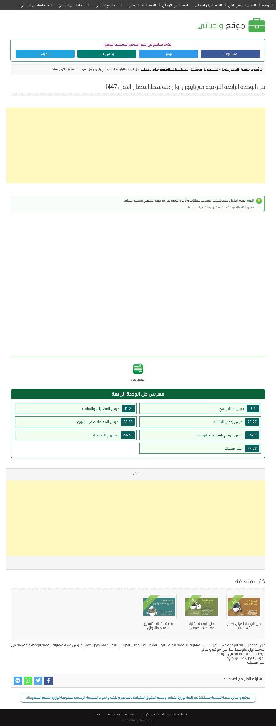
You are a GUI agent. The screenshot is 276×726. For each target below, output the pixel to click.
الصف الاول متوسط (204, 69)
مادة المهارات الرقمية (174, 69)
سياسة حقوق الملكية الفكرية (164, 714)
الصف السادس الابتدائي (36, 5)
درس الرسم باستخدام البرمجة (227, 435)
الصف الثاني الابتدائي (175, 5)
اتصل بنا (95, 714)
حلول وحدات (149, 69)
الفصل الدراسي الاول (234, 69)
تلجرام (45, 54)
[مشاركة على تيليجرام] (18, 681)
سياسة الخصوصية (122, 714)
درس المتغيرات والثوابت (107, 408)
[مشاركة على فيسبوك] (48, 681)
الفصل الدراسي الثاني (242, 5)
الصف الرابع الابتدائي (108, 5)
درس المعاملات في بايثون (104, 422)
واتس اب (107, 54)
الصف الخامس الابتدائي (73, 5)
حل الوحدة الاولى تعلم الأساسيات (244, 625)
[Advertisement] (135, 145)
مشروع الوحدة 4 (112, 435)
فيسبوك (230, 54)
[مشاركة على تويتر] (38, 681)
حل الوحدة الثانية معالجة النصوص (201, 625)
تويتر (168, 54)
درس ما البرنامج (238, 408)
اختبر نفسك (240, 448)
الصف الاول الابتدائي (208, 5)
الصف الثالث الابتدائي (142, 5)
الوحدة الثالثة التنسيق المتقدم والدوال (159, 625)
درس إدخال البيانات (235, 422)
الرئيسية (267, 5)
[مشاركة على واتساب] (28, 681)
